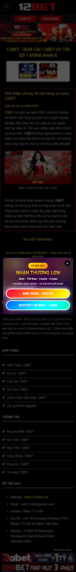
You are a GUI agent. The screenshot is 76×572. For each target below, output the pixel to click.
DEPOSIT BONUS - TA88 (38, 305)
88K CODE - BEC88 (38, 293)
